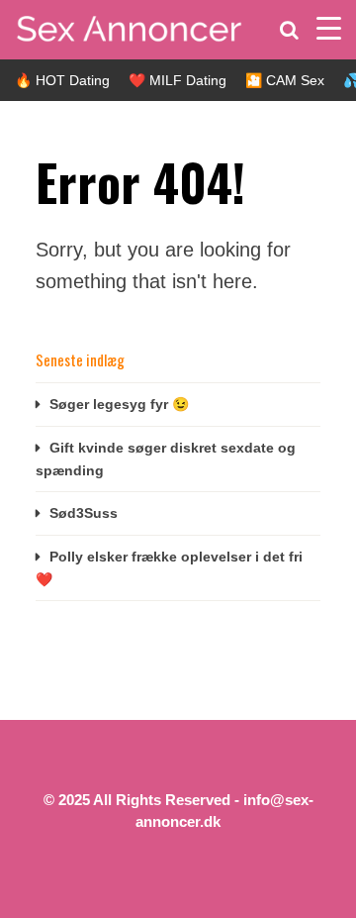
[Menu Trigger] (329, 27)
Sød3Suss (83, 513)
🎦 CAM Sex (284, 80)
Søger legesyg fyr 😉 (119, 404)
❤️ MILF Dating (177, 80)
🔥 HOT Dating (62, 80)
